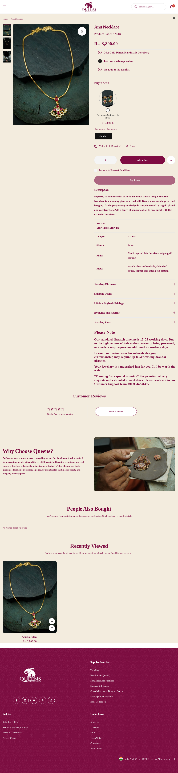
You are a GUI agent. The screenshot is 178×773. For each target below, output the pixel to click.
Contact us (95, 743)
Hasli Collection (98, 701)
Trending (94, 670)
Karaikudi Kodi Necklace (102, 680)
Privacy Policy (9, 738)
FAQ (92, 732)
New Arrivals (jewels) (100, 675)
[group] (51, 75)
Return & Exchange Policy (15, 727)
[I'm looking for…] (136, 6)
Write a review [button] (116, 411)
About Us (94, 722)
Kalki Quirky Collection (101, 696)
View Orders (96, 748)
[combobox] (148, 6)
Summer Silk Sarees (99, 686)
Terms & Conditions (120, 170)
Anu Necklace (30, 636)
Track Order (96, 738)
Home (5, 19)
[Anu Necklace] (30, 597)
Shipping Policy (10, 722)
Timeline (94, 727)
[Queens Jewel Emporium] (89, 7)
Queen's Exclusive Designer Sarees (106, 691)
